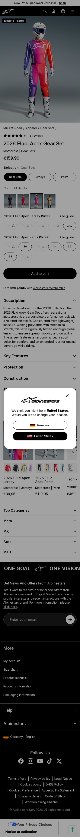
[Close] (68, 395)
